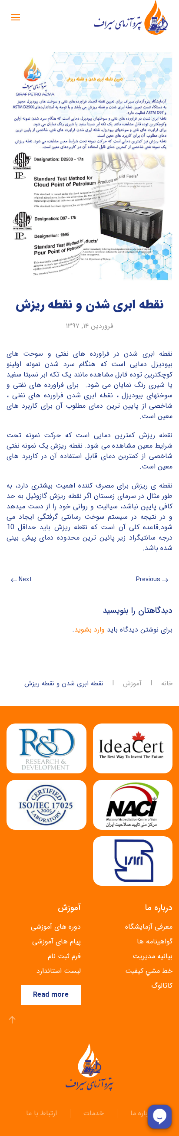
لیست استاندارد (58, 971)
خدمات (93, 1113)
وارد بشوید (89, 629)
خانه (166, 684)
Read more (51, 994)
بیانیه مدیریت (152, 956)
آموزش (132, 684)
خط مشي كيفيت (148, 971)
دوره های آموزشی (56, 926)
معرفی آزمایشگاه (148, 926)
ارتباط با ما (41, 1113)
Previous (149, 579)
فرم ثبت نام (64, 956)
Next (24, 579)
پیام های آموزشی (56, 941)
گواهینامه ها (154, 941)
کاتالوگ (161, 985)
